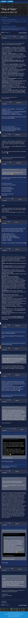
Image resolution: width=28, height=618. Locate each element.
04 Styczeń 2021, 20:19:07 (5, 527)
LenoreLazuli (8, 198)
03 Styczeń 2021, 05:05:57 (5, 138)
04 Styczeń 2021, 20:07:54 (5, 404)
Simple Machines (17, 615)
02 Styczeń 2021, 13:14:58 (5, 40)
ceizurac (7, 162)
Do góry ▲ (18, 612)
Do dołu (2, 32)
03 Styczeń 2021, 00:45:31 (5, 106)
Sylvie (24, 21)
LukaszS (7, 102)
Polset (6, 134)
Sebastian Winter (9, 36)
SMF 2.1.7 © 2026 (11, 615)
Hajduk (7, 248)
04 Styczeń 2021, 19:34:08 (5, 378)
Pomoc (9, 612)
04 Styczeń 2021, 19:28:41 (5, 329)
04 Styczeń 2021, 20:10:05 (5, 433)
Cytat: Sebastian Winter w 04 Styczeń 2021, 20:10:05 (12, 530)
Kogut (6, 221)
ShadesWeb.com (17, 616)
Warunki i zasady (13, 612)
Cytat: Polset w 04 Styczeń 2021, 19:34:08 (10, 407)
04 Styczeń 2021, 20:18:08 (5, 475)
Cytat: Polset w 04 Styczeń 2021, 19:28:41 (10, 478)
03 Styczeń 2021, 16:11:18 (5, 166)
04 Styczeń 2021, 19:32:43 (5, 352)
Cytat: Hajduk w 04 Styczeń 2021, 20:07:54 (11, 436)
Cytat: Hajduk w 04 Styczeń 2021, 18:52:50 (11, 355)
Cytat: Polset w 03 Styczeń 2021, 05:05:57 (10, 169)
